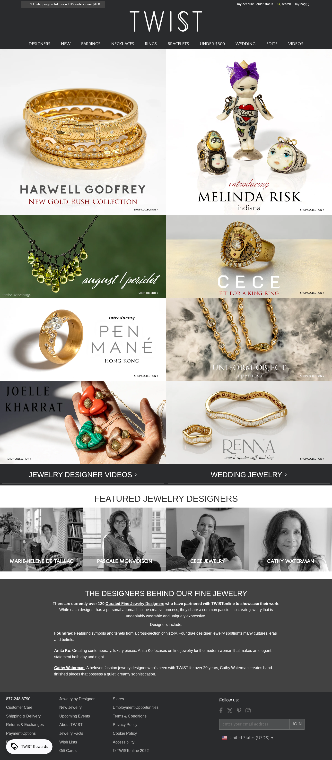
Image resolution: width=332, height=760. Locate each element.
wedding (245, 44)
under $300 (212, 44)
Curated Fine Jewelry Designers (134, 604)
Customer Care (19, 707)
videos (295, 44)
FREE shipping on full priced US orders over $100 (63, 4)
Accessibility (123, 742)
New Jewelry (70, 707)
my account (245, 4)
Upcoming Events (74, 716)
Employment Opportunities (135, 707)
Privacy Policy (125, 725)
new (65, 44)
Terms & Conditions (130, 716)
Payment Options (21, 733)
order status (264, 4)
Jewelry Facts (71, 733)
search (285, 4)
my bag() (302, 4)
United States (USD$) (250, 738)
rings (151, 44)
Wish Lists (68, 742)
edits (272, 44)
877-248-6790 (18, 699)
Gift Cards (68, 751)
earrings (90, 44)
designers (39, 44)
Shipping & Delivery (23, 716)
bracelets (178, 44)
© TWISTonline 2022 (131, 751)
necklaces (122, 44)
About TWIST (71, 725)
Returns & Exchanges (25, 725)
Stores (118, 699)
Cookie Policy (125, 733)
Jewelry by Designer (77, 699)
